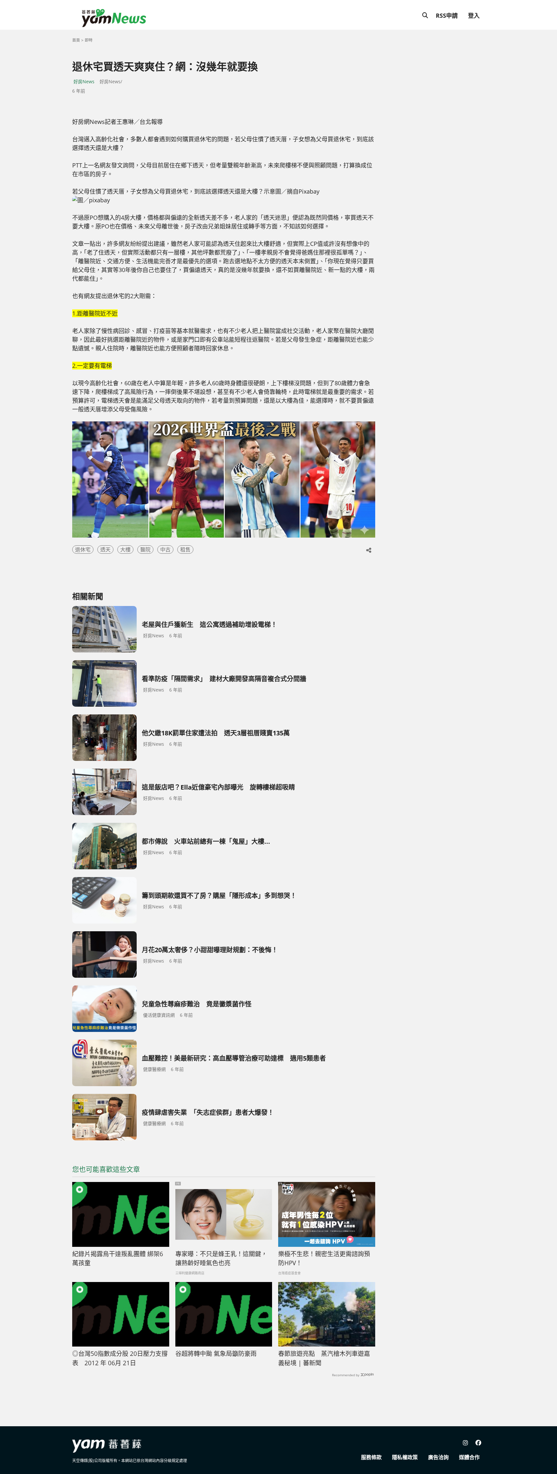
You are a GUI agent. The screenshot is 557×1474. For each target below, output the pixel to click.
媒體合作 (469, 1457)
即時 (89, 40)
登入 (474, 15)
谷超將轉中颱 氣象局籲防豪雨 (216, 1353)
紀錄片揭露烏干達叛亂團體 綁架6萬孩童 (117, 1258)
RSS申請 (447, 15)
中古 (165, 549)
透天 (105, 549)
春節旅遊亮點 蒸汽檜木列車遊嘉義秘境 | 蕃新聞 (324, 1358)
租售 (185, 549)
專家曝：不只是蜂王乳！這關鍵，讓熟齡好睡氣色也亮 (221, 1258)
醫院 (145, 549)
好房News (83, 81)
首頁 (76, 40)
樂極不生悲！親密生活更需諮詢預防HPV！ (324, 1258)
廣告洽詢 (438, 1457)
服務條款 (371, 1457)
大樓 (125, 549)
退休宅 (83, 549)
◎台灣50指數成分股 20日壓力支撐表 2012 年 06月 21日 (120, 1358)
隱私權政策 (405, 1457)
